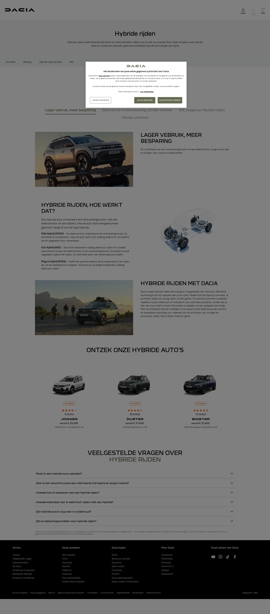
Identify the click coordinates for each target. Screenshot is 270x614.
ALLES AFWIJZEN (144, 100)
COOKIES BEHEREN (100, 100)
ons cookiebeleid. (147, 91)
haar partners (104, 75)
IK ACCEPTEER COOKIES (169, 100)
